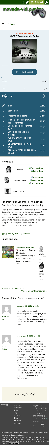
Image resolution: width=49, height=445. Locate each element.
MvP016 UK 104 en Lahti (13, 288)
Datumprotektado (18, 435)
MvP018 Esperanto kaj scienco (34, 291)
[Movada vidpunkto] (24, 10)
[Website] (36, 180)
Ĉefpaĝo (11, 24)
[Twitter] (36, 170)
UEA (16, 410)
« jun (35, 425)
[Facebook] (35, 167)
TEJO (16, 412)
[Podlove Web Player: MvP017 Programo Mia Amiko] (24, 93)
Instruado (27, 234)
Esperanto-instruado (25, 247)
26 (46, 418)
